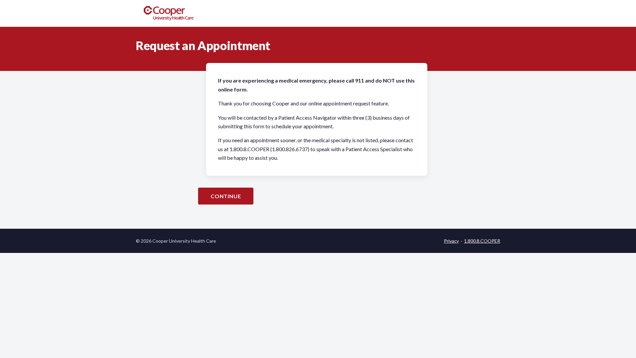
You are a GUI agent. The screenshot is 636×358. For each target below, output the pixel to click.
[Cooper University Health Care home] (168, 13)
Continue (226, 196)
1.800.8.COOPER (482, 241)
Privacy (451, 241)
